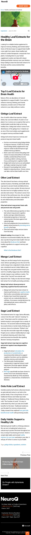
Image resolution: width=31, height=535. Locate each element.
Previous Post (25, 455)
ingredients (16, 444)
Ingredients (4, 31)
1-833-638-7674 (7, 515)
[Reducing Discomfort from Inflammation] (26, 453)
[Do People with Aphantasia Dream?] (5, 473)
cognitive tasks (25, 292)
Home (2, 9)
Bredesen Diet (15, 242)
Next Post (4, 475)
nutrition (23, 444)
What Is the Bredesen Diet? (12, 250)
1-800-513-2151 (7, 506)
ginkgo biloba (8, 444)
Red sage (7, 371)
